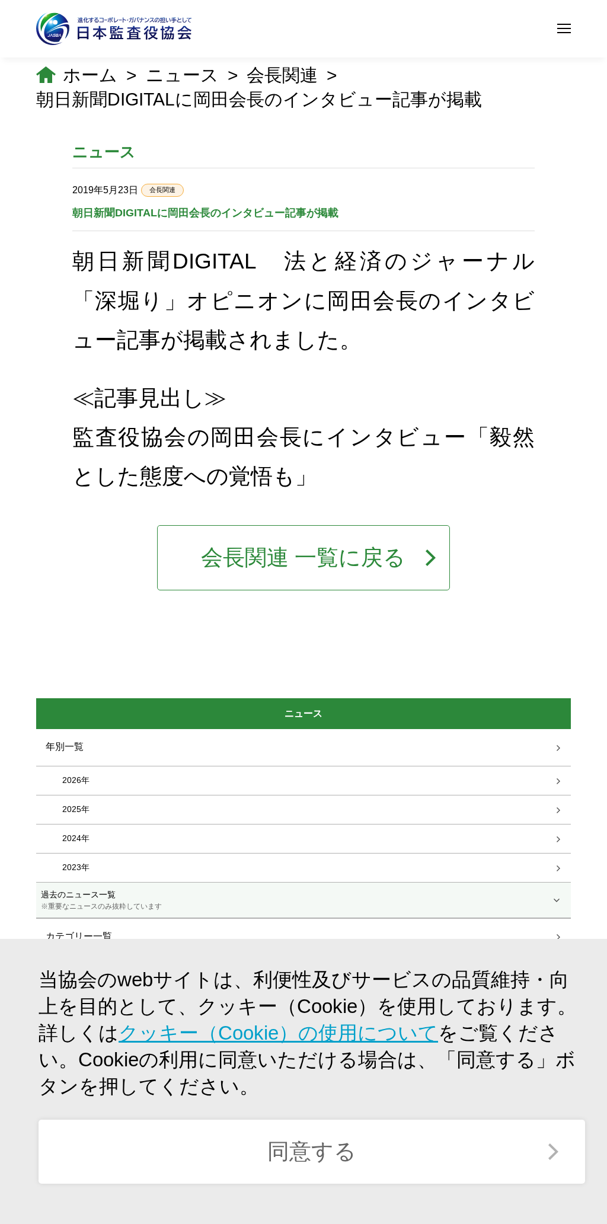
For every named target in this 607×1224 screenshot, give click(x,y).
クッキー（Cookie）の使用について (278, 1033)
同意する (311, 1151)
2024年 (76, 838)
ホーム (90, 75)
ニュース (182, 75)
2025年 (76, 809)
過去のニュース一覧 (101, 900)
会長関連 (282, 75)
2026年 (76, 780)
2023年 (76, 867)
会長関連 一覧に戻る (303, 557)
